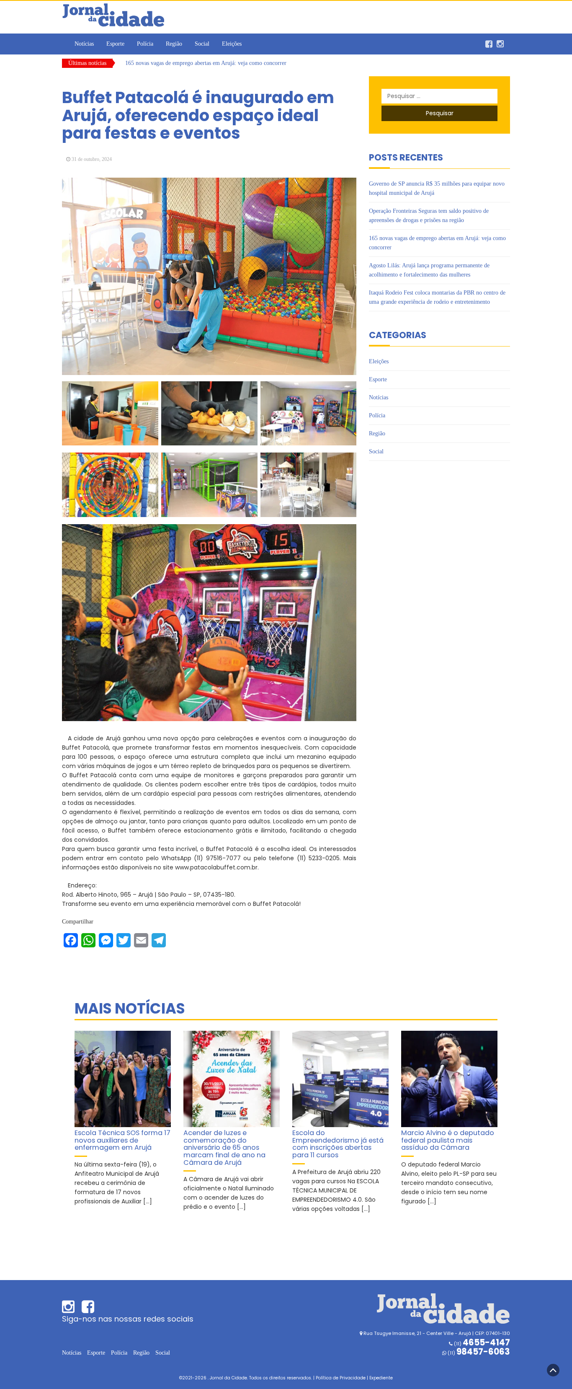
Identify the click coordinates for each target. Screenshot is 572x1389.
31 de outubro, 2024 (92, 159)
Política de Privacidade (341, 1378)
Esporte (115, 44)
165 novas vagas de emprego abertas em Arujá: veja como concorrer (205, 63)
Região (174, 44)
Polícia (145, 44)
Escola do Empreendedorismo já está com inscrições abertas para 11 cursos (338, 1144)
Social (202, 44)
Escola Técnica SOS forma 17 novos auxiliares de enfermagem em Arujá (122, 1140)
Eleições (232, 44)
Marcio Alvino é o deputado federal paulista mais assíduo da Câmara (447, 1140)
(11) (478, 1353)
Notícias (84, 44)
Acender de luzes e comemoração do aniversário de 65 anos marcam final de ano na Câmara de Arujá (224, 1147)
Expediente (381, 1378)
